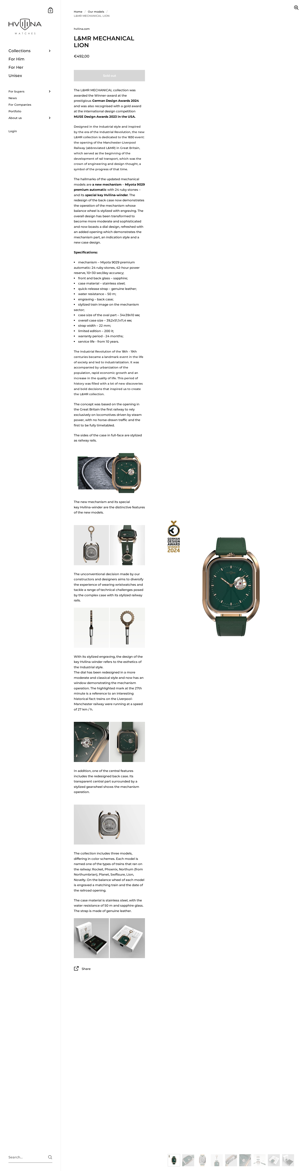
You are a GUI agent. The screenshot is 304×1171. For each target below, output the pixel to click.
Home (78, 11)
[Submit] (50, 1157)
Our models (96, 11)
